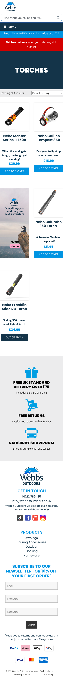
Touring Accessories (31, 542)
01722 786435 (31, 496)
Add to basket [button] (14, 171)
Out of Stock (14, 337)
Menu (12, 27)
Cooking (32, 551)
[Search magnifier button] (58, 17)
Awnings (31, 538)
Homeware (32, 555)
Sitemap (26, 674)
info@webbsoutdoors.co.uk (31, 501)
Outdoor (31, 547)
